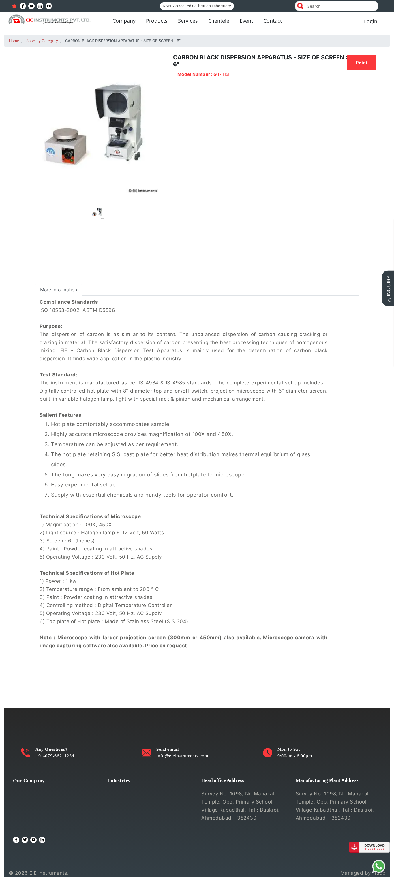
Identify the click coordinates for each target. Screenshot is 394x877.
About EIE (24, 790)
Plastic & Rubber (127, 818)
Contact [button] (272, 20)
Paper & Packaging (130, 827)
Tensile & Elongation (132, 799)
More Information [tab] (58, 290)
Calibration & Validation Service (50, 818)
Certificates (27, 808)
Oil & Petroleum (126, 808)
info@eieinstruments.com (182, 755)
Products (157, 20)
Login (370, 21)
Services (188, 20)
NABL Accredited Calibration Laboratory (197, 5)
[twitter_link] (31, 6)
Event (246, 20)
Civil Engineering (127, 790)
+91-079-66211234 (54, 755)
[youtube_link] (49, 6)
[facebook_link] (23, 6)
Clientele (218, 20)
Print (362, 62)
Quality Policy (29, 799)
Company (124, 20)
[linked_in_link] (40, 6)
